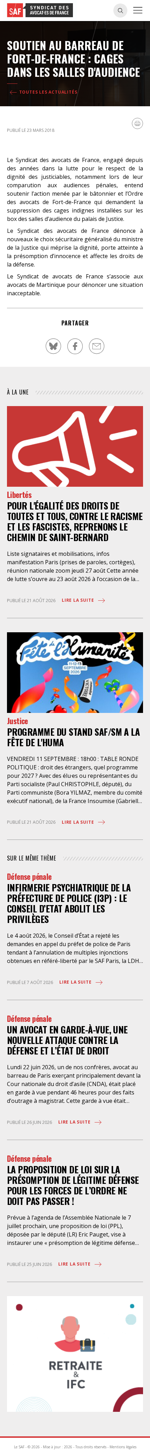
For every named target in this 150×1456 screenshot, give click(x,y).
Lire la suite (78, 600)
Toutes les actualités (47, 92)
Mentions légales (123, 1446)
